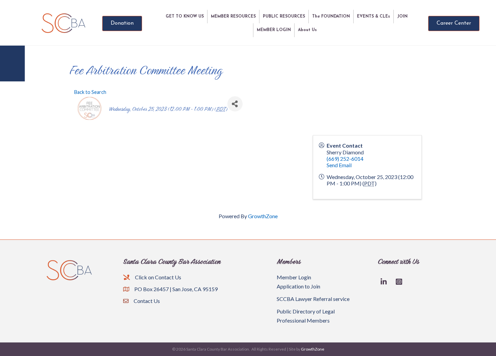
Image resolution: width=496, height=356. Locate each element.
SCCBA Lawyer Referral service (313, 299)
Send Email (339, 165)
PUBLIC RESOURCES (284, 17)
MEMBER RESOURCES (233, 17)
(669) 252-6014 (345, 158)
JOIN (402, 17)
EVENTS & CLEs (373, 17)
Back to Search (90, 92)
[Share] (235, 103)
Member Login (294, 277)
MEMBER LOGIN (274, 30)
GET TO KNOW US (185, 17)
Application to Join (298, 286)
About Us (307, 30)
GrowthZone (263, 216)
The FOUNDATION (331, 17)
